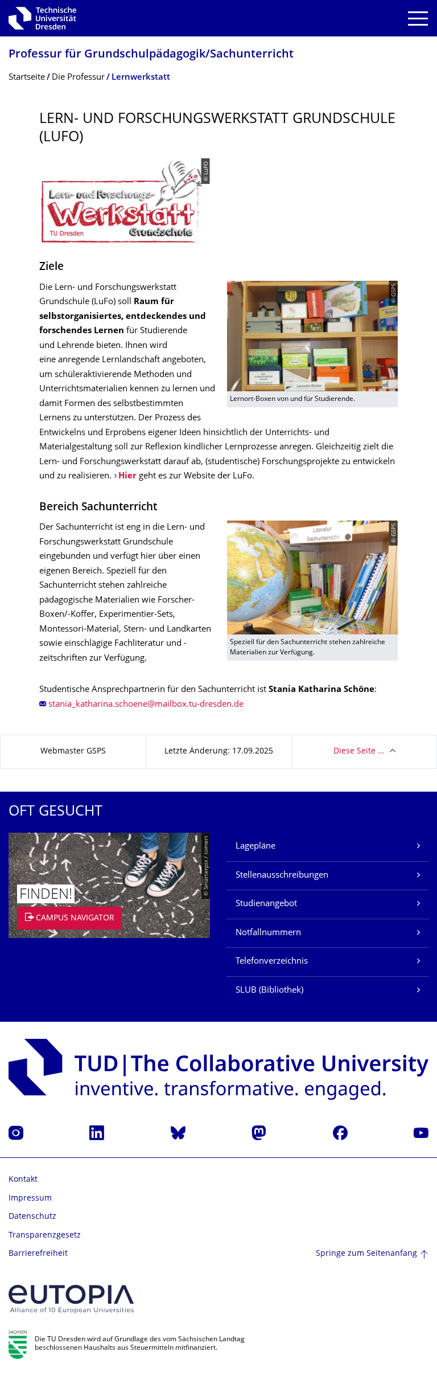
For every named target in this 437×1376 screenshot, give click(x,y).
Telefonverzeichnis (272, 961)
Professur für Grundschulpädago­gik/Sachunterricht (151, 55)
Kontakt (23, 1179)
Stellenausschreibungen (282, 875)
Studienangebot (266, 904)
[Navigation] (417, 18)
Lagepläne (255, 846)
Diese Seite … (358, 751)
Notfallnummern (268, 933)
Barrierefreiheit (38, 1254)
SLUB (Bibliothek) (269, 990)
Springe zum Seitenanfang (366, 1254)
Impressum (30, 1198)
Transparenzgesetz (45, 1235)
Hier (127, 476)
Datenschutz (32, 1217)
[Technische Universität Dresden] (42, 18)
